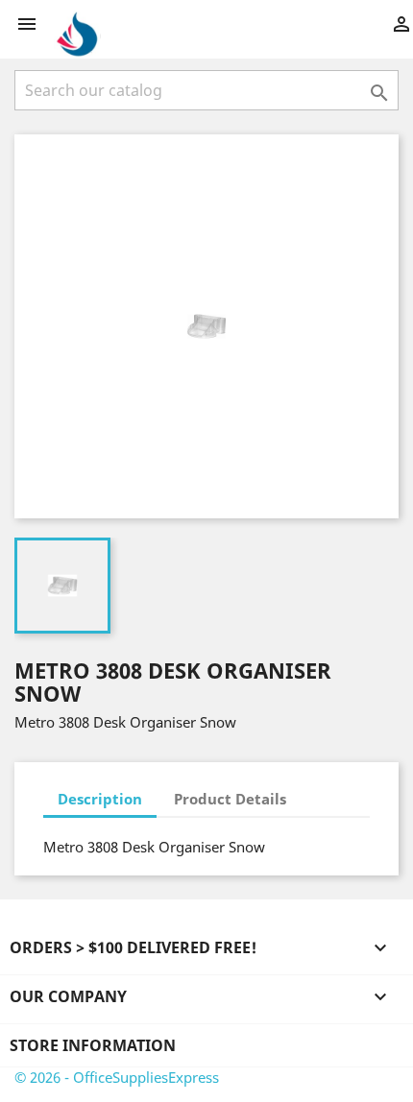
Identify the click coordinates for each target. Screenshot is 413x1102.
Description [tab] (100, 798)
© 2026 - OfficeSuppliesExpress (116, 1077)
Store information (93, 1045)
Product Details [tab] (230, 798)
